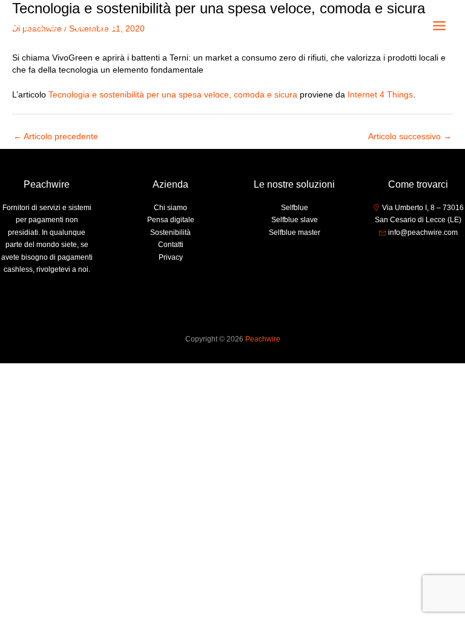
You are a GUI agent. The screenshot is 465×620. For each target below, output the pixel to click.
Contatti (170, 244)
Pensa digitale (170, 220)
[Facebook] (400, 255)
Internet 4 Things (380, 94)
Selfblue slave (294, 220)
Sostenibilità (170, 232)
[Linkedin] (436, 255)
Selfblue (294, 207)
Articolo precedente (55, 136)
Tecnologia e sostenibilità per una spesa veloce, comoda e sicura (172, 94)
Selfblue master (294, 232)
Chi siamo (170, 207)
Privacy (171, 257)
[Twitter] (418, 255)
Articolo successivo (410, 136)
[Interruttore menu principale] (439, 26)
